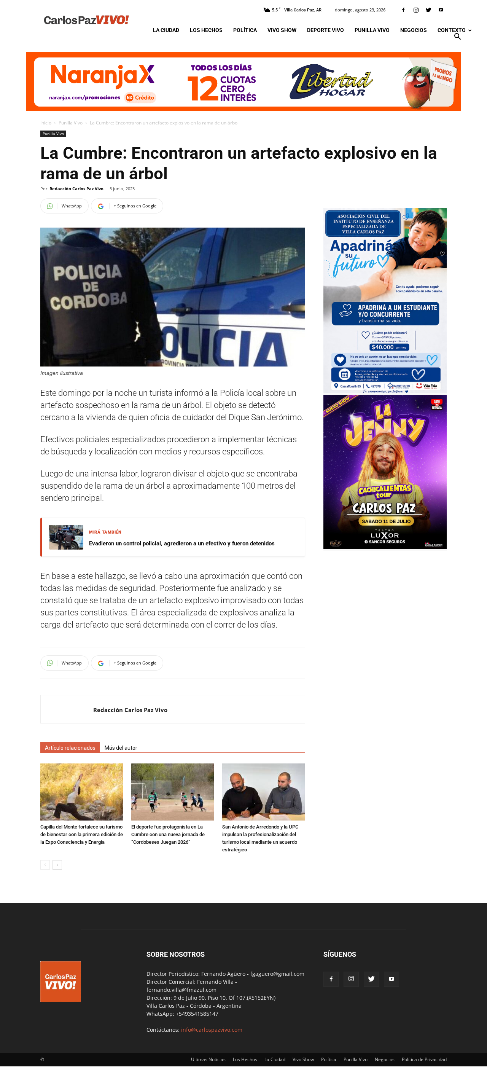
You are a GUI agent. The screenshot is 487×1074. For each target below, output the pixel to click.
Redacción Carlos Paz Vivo (76, 188)
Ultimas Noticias (208, 1059)
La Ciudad (166, 30)
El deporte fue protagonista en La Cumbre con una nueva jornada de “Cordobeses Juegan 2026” (168, 834)
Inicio (45, 123)
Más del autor (121, 748)
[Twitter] (428, 10)
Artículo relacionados (70, 748)
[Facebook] (403, 10)
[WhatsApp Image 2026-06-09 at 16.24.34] (385, 547)
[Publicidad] (243, 81)
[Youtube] (441, 10)
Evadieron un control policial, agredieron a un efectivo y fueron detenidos (182, 543)
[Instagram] (416, 10)
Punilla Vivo (372, 30)
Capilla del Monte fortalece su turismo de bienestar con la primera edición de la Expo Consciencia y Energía (81, 834)
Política (245, 30)
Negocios (413, 30)
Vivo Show (281, 30)
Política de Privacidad (424, 1059)
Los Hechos (206, 30)
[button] (457, 37)
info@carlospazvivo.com (211, 1029)
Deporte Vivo (325, 30)
